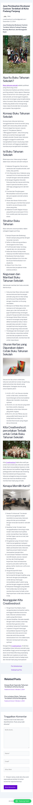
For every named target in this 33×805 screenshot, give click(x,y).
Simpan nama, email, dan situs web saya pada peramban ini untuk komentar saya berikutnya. (16, 779)
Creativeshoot (11, 462)
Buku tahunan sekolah (10, 85)
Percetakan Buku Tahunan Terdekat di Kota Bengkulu (15, 697)
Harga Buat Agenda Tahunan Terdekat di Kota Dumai (16, 686)
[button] (22, 801)
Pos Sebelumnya (16, 666)
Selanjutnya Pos (16, 670)
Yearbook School (9, 689)
